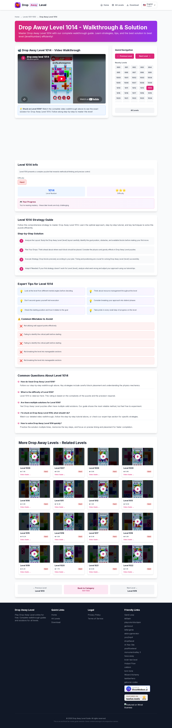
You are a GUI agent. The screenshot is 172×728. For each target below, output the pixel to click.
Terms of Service (95, 618)
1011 (126, 88)
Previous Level (126, 56)
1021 (126, 98)
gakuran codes (131, 682)
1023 (142, 98)
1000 (118, 78)
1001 (126, 78)
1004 (150, 78)
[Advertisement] (86, 138)
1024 (150, 98)
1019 (150, 93)
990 (118, 67)
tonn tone (128, 671)
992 (134, 67)
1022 (134, 98)
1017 (134, 93)
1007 (134, 83)
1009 (150, 83)
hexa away (129, 656)
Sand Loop (129, 615)
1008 (142, 83)
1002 (134, 78)
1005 (118, 83)
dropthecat (129, 641)
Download (134, 5)
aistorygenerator (131, 633)
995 (118, 72)
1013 (142, 88)
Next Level (143, 56)
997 (134, 72)
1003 (142, 78)
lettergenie (129, 630)
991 (126, 67)
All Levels (119, 5)
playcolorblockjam (132, 622)
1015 (118, 93)
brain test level (130, 660)
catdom (127, 667)
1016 (126, 93)
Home (106, 5)
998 (142, 72)
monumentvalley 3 (132, 652)
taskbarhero (129, 678)
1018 (142, 93)
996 (126, 72)
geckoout (128, 626)
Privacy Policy (94, 615)
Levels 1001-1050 (29, 17)
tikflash (127, 618)
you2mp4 (128, 637)
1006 (126, 83)
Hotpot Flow (129, 663)
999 (150, 72)
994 (150, 67)
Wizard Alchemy (131, 675)
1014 (150, 88)
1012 (134, 88)
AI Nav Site (129, 645)
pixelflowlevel (130, 648)
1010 (118, 88)
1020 (118, 98)
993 (142, 67)
